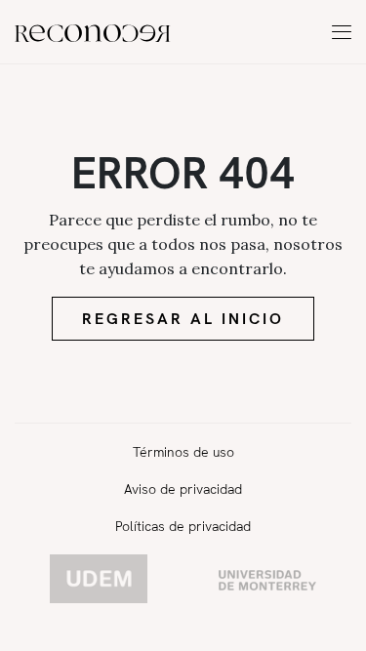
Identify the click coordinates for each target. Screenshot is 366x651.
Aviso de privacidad (183, 489)
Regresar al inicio (183, 318)
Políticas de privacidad (183, 526)
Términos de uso (183, 452)
